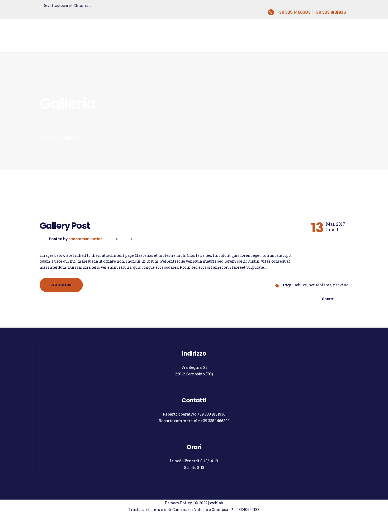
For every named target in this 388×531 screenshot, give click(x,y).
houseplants (320, 284)
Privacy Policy (178, 502)
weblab (216, 502)
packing (340, 284)
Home (46, 138)
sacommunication (85, 238)
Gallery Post (64, 226)
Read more (61, 285)
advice (301, 284)
